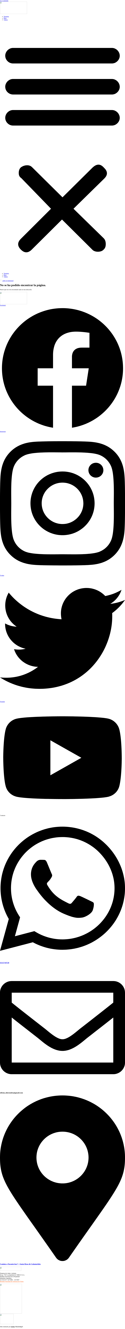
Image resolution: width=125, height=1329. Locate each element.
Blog (5, 18)
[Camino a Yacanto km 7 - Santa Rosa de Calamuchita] (62, 1260)
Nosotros (6, 16)
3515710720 (4, 963)
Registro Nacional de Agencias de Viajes (12, 1281)
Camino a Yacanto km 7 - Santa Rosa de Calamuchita (20, 1264)
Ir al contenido (4, 1)
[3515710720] (62, 959)
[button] (62, 146)
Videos (6, 20)
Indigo (13, 1326)
